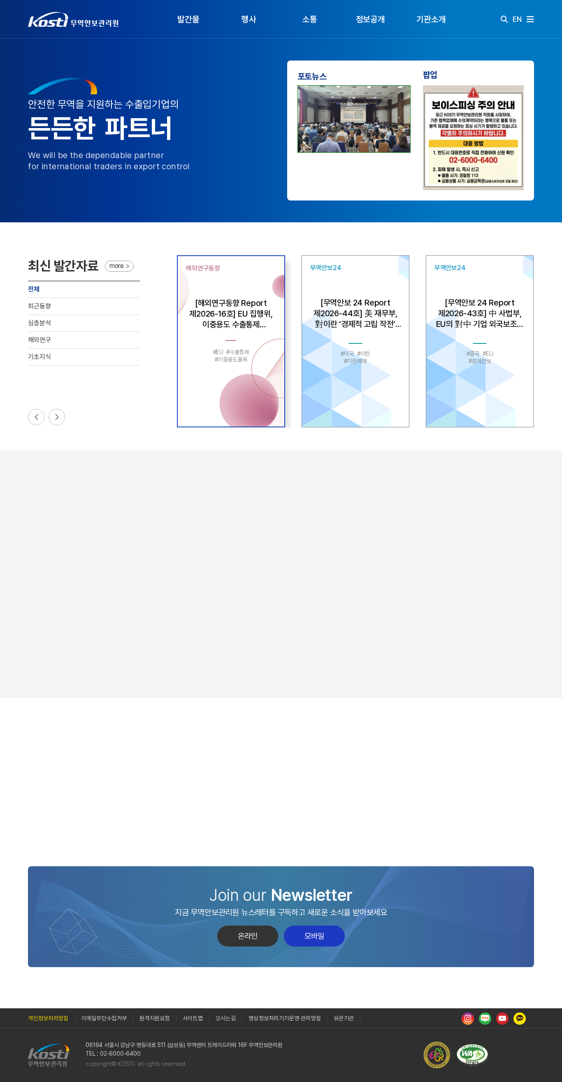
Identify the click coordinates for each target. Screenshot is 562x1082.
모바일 (314, 936)
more (116, 266)
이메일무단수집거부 (104, 1018)
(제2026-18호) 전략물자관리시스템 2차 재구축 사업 (161, 816)
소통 (309, 19)
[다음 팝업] (508, 137)
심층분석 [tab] (39, 323)
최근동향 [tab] (39, 306)
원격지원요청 (154, 1018)
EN (517, 19)
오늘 (517, 515)
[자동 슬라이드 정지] (473, 137)
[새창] (474, 1055)
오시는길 (226, 1018)
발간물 (188, 19)
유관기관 (344, 1018)
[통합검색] (504, 19)
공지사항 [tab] (51, 748)
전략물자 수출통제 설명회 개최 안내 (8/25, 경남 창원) (163, 800)
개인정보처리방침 (48, 1018)
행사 (249, 19)
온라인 (248, 936)
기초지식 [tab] (39, 357)
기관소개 (431, 19)
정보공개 (370, 19)
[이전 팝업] (439, 137)
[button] (36, 417)
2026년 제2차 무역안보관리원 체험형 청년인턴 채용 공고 (163, 833)
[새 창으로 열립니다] (468, 1018)
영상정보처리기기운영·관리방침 (284, 1018)
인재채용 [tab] (123, 748)
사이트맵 (193, 1018)
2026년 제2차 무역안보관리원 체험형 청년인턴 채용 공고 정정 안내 (163, 783)
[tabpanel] (354, 137)
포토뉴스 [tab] (312, 76)
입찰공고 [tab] (87, 748)
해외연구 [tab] (39, 340)
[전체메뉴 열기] (530, 19)
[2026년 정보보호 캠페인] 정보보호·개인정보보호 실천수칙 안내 (163, 767)
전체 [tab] (33, 289)
